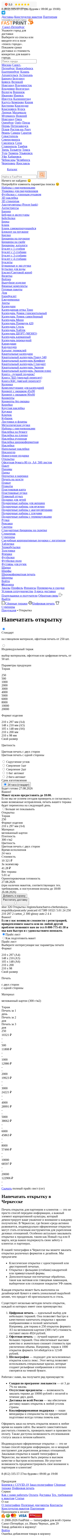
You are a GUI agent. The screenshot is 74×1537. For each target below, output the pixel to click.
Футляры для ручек (14, 564)
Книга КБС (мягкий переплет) (21, 381)
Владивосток (23, 85)
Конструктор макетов (28, 16)
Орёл (18, 122)
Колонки (7, 384)
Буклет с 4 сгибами (14, 258)
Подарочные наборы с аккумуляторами (27, 509)
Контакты (56, 1505)
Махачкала (19, 112)
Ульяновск (26, 153)
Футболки (8, 557)
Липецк (7, 112)
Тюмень (13, 153)
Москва (6, 65)
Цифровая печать (43, 603)
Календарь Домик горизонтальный (24, 313)
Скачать (7, 1188)
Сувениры (8, 537)
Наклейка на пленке (15, 435)
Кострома (8, 105)
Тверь (5, 149)
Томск (26, 149)
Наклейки (8, 445)
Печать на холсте (13, 479)
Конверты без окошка (15, 401)
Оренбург (8, 122)
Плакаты (7, 486)
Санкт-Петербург (11, 66)
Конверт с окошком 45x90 (18, 391)
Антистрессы (10, 208)
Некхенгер (8, 452)
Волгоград (22, 88)
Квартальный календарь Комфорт (23, 360)
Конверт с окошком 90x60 (18, 394)
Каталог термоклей (14, 350)
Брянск (6, 81)
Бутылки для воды (13, 269)
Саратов (26, 132)
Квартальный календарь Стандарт (24, 364)
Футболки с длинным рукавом (21, 194)
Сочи (18, 143)
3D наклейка (10, 197)
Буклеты (7, 262)
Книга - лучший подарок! (18, 374)
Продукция (9, 610)
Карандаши (9, 343)
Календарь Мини (13, 319)
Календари (9, 306)
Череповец (8, 163)
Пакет (5, 465)
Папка (6, 472)
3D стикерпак (10, 201)
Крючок (7, 414)
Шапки (6, 567)
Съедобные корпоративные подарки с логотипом (33, 540)
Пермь (6, 126)
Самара (15, 132)
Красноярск (9, 109)
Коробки (7, 404)
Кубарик (7, 418)
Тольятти (15, 149)
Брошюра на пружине (16, 238)
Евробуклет (9, 296)
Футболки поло (12, 560)
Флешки (7, 554)
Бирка (5, 221)
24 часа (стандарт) (18, 784)
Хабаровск (14, 156)
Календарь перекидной (16, 340)
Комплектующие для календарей (23, 387)
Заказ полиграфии (41, 1484)
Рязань (6, 132)
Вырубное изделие (14, 282)
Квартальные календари (17, 353)
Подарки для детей (14, 499)
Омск (18, 119)
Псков (5, 129)
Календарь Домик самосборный (22, 316)
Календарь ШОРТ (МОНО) (19, 333)
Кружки (7, 411)
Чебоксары (9, 160)
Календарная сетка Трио (17, 309)
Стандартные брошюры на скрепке (24, 530)
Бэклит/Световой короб (17, 272)
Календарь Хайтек (13, 330)
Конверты (8, 398)
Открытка (8, 459)
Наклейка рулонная (14, 438)
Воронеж (19, 92)
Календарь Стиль (13, 326)
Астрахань (26, 75)
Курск (21, 109)
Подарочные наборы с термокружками (27, 516)
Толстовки (8, 550)
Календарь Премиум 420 (17, 323)
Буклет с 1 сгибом (13, 248)
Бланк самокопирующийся (19, 228)
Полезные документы (35, 1505)
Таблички (8, 543)
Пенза (26, 122)
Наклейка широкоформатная (20, 442)
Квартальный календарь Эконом (23, 367)
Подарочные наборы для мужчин (23, 506)
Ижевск (19, 95)
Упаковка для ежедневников (20, 191)
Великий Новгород (12, 83)
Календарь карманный (16, 336)
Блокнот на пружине (15, 231)
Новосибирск (24, 68)
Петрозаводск (19, 126)
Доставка (7, 16)
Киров (29, 102)
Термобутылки (11, 547)
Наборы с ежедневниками (18, 187)
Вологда (7, 92)
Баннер (6, 211)
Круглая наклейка (13, 408)
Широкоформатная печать (18, 574)
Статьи (19, 1498)
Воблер (6, 279)
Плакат (6, 482)
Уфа (4, 156)
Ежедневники (11, 299)
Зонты (6, 303)
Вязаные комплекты (15, 286)
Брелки (6, 235)
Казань (24, 71)
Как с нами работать (15, 1494)
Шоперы (7, 577)
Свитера (7, 526)
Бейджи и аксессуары (15, 214)
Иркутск (7, 98)
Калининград (22, 98)
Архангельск (10, 75)
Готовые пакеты (12, 289)
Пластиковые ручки (14, 492)
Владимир (8, 88)
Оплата (33, 1494)
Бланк (5, 225)
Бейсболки (8, 218)
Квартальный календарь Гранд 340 (24, 357)
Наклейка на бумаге (14, 431)
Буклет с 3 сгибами (14, 255)
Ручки (5, 520)
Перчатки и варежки (15, 476)
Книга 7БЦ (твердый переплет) (22, 377)
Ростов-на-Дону (20, 129)
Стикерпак (9, 533)
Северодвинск (11, 139)
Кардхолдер (9, 347)
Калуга (6, 102)
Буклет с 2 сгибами (14, 252)
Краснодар (21, 105)
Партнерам (50, 16)
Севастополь (10, 136)
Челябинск (23, 160)
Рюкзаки (7, 523)
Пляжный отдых (12, 496)
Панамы (7, 469)
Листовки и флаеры (14, 421)
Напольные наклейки (15, 448)
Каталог (12, 169)
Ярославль (23, 163)
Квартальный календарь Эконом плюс (26, 370)
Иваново (7, 95)
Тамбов (22, 146)
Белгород (18, 78)
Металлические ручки (16, 425)
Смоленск (8, 143)
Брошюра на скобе (13, 241)
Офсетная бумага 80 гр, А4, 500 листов (27, 462)
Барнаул (7, 78)
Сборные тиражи (16, 603)
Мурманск (8, 115)
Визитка (7, 275)
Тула (4, 153)
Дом (4, 292)
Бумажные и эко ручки (16, 265)
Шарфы (6, 571)
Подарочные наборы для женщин (23, 503)
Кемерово (17, 102)
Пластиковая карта (14, 489)
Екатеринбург (11, 71)
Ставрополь (9, 146)
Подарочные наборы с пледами (22, 513)
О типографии (11, 1505)
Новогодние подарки (15, 455)
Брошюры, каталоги (15, 245)
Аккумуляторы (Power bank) (20, 204)
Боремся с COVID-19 (15, 1484)
